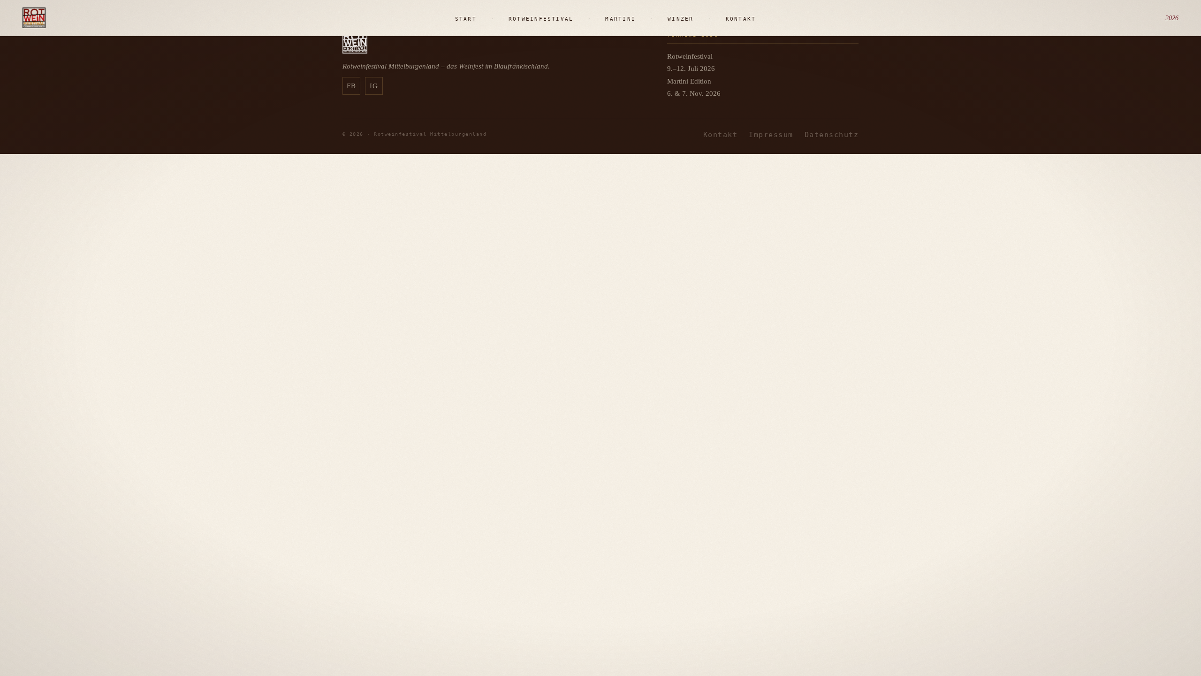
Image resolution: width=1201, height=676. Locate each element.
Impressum (771, 134)
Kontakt (741, 19)
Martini (620, 19)
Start (466, 19)
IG (374, 86)
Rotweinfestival (541, 19)
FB (352, 86)
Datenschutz (832, 134)
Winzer (680, 19)
